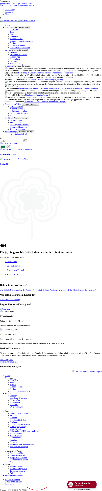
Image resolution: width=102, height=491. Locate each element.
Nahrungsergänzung (55, 79)
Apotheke (9, 27)
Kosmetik (9, 118)
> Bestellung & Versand (14, 270)
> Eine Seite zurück (12, 266)
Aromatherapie (64, 88)
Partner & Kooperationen (20, 48)
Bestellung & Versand (18, 55)
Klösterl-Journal (16, 39)
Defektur (46, 73)
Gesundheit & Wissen (13, 104)
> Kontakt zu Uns (12, 274)
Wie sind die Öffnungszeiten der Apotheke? (17, 290)
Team (12, 32)
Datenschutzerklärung (13, 482)
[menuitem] (53, 10)
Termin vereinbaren (17, 129)
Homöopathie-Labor (58, 73)
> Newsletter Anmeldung (10, 300)
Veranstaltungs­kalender (19, 134)
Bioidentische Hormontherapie (36, 102)
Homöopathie (30, 95)
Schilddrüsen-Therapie (57, 102)
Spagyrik (46, 95)
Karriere (13, 34)
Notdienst (14, 61)
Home (7, 25)
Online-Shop (10, 10)
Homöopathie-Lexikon (19, 113)
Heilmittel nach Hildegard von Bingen (43, 88)
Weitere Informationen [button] (9, 362)
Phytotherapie (22, 88)
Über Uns (14, 30)
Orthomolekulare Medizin (36, 79)
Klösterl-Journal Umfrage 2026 (22, 41)
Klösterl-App (15, 57)
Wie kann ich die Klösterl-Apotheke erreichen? (77, 290)
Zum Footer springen (24, 3)
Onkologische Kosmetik (19, 125)
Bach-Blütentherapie (78, 88)
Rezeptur (39, 73)
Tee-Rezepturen (92, 88)
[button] (8, 146)
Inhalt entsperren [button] (6, 360)
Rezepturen (9, 66)
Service (8, 50)
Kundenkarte (15, 59)
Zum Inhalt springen (8, 3)
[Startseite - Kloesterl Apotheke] (9, 5)
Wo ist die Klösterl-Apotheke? (47, 290)
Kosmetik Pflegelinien (18, 127)
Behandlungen (15, 122)
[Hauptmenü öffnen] (3, 146)
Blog (7, 14)
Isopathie (39, 95)
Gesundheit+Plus (16, 106)
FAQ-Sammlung (16, 63)
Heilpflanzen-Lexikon (18, 111)
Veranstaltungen (11, 131)
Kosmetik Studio (16, 120)
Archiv (12, 115)
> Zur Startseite (11, 262)
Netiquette (14, 36)
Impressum (9, 484)
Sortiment (14, 43)
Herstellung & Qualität (27, 73)
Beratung (13, 52)
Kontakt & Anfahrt (12, 480)
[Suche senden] (25, 140)
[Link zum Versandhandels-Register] (87, 371)
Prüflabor (69, 73)
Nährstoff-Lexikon (17, 109)
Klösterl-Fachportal (17, 45)
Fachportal (9, 12)
